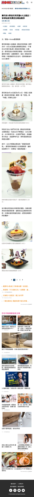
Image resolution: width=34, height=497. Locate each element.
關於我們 (13, 483)
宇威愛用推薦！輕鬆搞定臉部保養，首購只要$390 (9, 406)
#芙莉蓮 (17, 29)
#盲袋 (11, 29)
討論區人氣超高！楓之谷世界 (13, 295)
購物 (6, 21)
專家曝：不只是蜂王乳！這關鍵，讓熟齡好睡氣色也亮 (16, 290)
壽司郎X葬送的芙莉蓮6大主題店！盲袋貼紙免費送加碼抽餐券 (23, 8)
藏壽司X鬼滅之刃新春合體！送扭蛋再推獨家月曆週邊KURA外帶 (16, 286)
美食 (8, 21)
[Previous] (11, 280)
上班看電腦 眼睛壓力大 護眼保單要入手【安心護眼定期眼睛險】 (25, 446)
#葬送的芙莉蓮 (26, 29)
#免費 (18, 26)
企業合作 (20, 483)
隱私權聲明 (21, 486)
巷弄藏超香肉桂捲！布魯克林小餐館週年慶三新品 (25, 367)
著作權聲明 (13, 486)
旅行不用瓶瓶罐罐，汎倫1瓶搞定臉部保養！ (15, 349)
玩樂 (3, 21)
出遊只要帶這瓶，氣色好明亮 (11, 428)
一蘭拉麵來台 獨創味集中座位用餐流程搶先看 (16, 301)
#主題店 (5, 26)
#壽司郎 (25, 26)
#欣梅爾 (5, 29)
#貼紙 (9, 33)
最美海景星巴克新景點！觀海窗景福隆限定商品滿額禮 (9, 367)
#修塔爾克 (12, 26)
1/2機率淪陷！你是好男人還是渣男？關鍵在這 (16, 388)
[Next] (22, 280)
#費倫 (4, 33)
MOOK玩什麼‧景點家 (7, 8)
